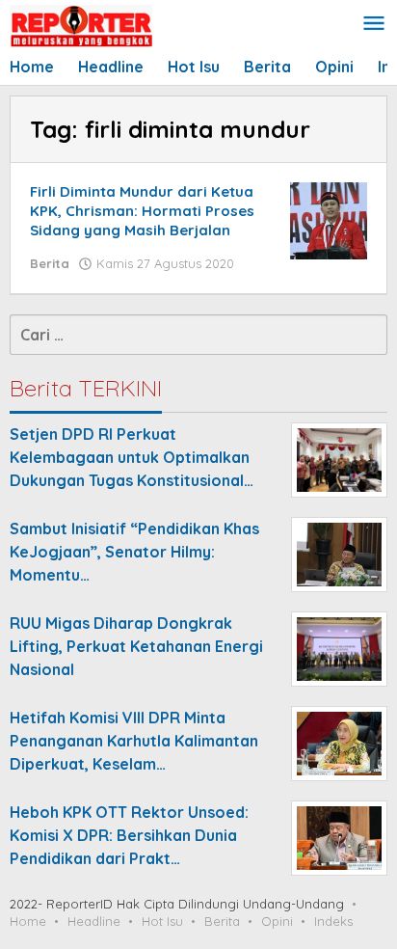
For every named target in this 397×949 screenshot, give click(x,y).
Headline (93, 921)
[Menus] (373, 24)
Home (28, 921)
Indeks (333, 921)
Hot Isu (162, 921)
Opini (277, 921)
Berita (49, 263)
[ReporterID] (81, 25)
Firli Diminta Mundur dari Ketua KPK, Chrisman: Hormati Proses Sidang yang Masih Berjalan (142, 210)
